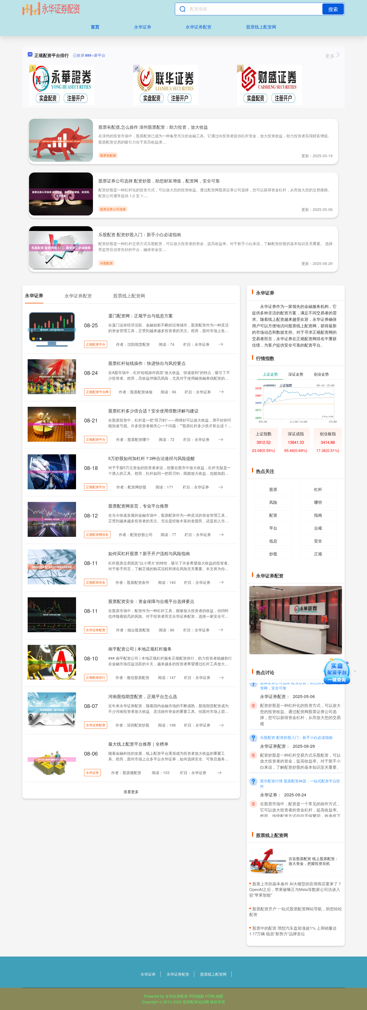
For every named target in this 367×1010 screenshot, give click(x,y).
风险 (273, 502)
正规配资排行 (95, 677)
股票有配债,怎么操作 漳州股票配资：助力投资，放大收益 (153, 127)
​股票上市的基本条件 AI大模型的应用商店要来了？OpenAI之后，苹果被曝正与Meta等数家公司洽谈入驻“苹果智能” (295, 889)
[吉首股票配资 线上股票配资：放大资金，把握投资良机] (267, 861)
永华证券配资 (198, 27)
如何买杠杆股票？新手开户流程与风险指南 (149, 553)
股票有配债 (108, 155)
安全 (318, 541)
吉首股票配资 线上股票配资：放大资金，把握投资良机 (314, 861)
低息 (273, 541)
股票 (273, 489)
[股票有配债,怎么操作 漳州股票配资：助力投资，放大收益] (61, 140)
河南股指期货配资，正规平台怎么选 (142, 696)
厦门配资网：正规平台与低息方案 (140, 315)
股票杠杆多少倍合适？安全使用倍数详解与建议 (153, 411)
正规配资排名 (95, 582)
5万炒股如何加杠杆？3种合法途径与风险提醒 (151, 458)
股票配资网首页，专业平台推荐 (138, 506)
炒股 (273, 553)
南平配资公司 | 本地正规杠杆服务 (140, 649)
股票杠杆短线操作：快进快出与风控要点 (147, 363)
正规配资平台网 (97, 391)
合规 (318, 528)
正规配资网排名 (97, 534)
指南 (318, 515)
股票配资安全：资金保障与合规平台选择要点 (151, 601)
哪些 (318, 502)
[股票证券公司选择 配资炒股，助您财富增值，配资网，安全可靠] (61, 193)
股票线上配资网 (261, 27)
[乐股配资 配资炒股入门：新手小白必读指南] (61, 247)
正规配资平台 (95, 344)
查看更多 (131, 791)
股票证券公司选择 (113, 209)
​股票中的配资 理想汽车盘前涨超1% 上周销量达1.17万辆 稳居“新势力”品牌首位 (293, 930)
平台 (273, 528)
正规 (318, 553)
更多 (330, 55)
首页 (95, 27)
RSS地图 (196, 996)
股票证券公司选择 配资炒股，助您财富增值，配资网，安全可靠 (159, 181)
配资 (273, 515)
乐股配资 (106, 263)
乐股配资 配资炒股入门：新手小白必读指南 (139, 234)
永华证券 (142, 27)
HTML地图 (214, 996)
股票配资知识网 (196, 1001)
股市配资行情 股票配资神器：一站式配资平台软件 (300, 774)
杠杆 (318, 489)
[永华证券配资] (51, 9)
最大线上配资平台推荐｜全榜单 (138, 744)
